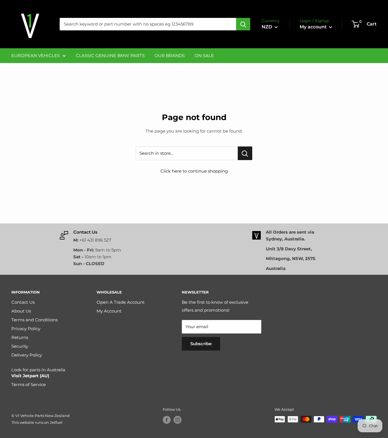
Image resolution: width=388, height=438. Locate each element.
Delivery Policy (26, 355)
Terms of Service (28, 384)
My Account (109, 311)
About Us (21, 311)
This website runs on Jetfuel (36, 422)
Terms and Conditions (34, 319)
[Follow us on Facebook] (167, 420)
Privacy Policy (25, 328)
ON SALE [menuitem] (204, 55)
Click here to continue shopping (194, 171)
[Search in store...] (245, 153)
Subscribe (201, 343)
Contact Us (23, 302)
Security (19, 346)
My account (314, 27)
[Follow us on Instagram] (178, 420)
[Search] (243, 24)
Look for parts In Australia (38, 372)
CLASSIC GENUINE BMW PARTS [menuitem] (110, 55)
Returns (19, 337)
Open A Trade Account (121, 302)
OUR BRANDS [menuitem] (170, 55)
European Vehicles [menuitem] (35, 55)
